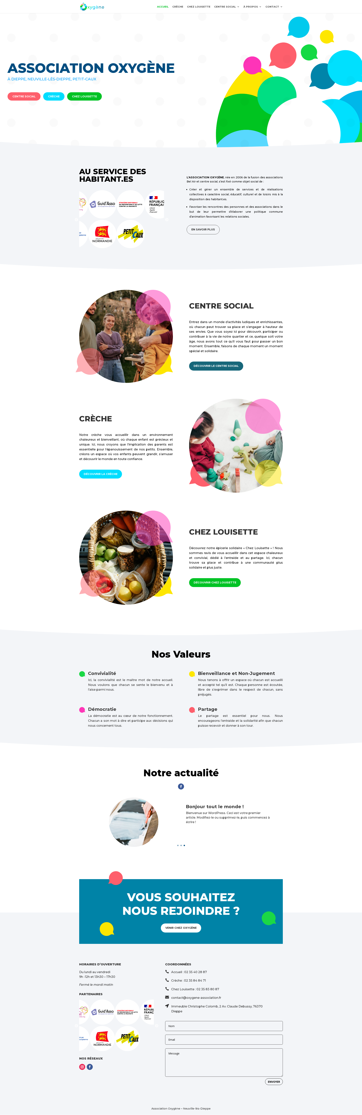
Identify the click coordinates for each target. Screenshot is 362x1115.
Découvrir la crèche (100, 474)
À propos (250, 6)
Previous (76, 220)
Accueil (163, 6)
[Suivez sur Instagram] (82, 1067)
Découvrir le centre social (216, 366)
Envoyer (274, 1081)
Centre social (225, 6)
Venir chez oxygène (181, 928)
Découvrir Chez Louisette (215, 582)
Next (167, 220)
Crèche (177, 6)
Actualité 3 (199, 806)
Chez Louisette (198, 6)
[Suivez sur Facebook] (181, 786)
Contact (272, 6)
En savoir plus (203, 229)
